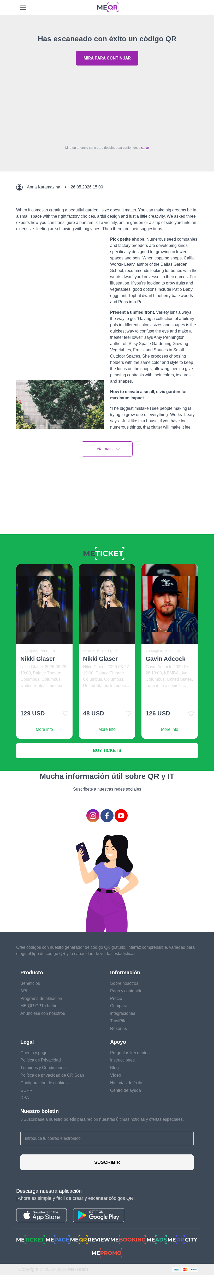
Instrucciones (122, 1060)
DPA (24, 1097)
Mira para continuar (107, 58)
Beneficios (30, 983)
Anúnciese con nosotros (42, 1013)
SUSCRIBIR (107, 1162)
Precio (116, 998)
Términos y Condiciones (43, 1067)
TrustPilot (119, 1021)
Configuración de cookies (44, 1083)
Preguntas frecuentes (130, 1053)
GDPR (26, 1090)
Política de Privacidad (40, 1060)
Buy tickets (107, 750)
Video (115, 1075)
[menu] (23, 7)
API (23, 991)
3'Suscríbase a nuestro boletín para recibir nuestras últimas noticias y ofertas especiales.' (102, 1119)
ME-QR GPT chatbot (39, 1006)
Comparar (119, 1006)
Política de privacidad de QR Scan (52, 1075)
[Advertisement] (107, 104)
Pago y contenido (126, 991)
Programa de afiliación (41, 998)
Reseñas (118, 1028)
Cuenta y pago (33, 1053)
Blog (114, 1067)
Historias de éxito (126, 1083)
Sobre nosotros (124, 983)
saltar (145, 148)
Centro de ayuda (125, 1090)
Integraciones (122, 1013)
